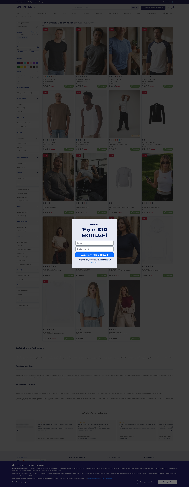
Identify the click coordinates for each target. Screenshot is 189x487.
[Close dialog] (114, 221)
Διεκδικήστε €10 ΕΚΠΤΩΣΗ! (94, 255)
